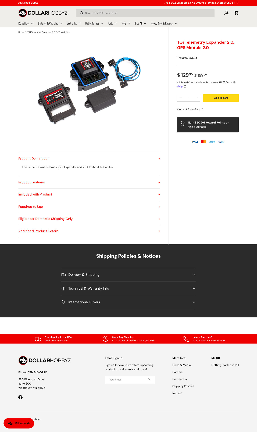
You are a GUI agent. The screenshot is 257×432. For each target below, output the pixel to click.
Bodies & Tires (92, 23)
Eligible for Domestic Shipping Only (89, 219)
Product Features (89, 182)
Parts (110, 23)
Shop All (138, 23)
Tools (123, 23)
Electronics (72, 23)
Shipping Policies (183, 386)
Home (21, 32)
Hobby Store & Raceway (162, 23)
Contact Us (179, 379)
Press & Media (181, 365)
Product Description (89, 158)
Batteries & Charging (48, 23)
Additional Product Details (89, 231)
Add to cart (221, 97)
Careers (177, 372)
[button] (236, 13)
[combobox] (145, 13)
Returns (177, 393)
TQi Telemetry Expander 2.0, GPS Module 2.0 (48, 32)
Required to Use (89, 206)
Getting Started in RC (225, 365)
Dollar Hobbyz (33, 419)
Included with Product (89, 194)
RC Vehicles (24, 23)
